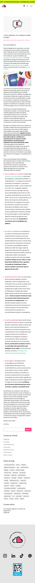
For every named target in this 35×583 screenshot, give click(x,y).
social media (19, 496)
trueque (11, 498)
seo (13, 496)
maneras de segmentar (19, 353)
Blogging (6, 439)
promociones (28, 491)
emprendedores (21, 475)
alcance (18, 464)
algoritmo (23, 464)
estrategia (13, 477)
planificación (20, 491)
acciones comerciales (9, 464)
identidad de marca (14, 480)
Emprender (7, 40)
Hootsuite (12, 65)
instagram (6, 483)
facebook (20, 477)
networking (6, 491)
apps (18, 467)
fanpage (6, 480)
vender (16, 498)
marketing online (21, 488)
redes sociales (17, 493)
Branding (6, 442)
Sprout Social (21, 65)
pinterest (13, 491)
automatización (24, 467)
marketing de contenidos (10, 488)
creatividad (7, 475)
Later (27, 67)
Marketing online (15, 40)
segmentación (7, 496)
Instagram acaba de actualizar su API (15, 58)
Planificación (8, 452)
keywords (6, 485)
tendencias (26, 496)
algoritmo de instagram (9, 467)
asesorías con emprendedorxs (14, 176)
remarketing (25, 493)
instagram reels (22, 483)
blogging (6, 470)
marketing (18, 485)
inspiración (23, 480)
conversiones (22, 472)
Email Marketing (9, 444)
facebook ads (27, 477)
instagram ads (14, 483)
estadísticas (7, 477)
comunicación (7, 472)
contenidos (15, 472)
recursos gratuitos (8, 493)
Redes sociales (25, 40)
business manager (20, 470)
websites (22, 498)
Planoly (6, 69)
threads (6, 498)
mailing (12, 485)
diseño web (13, 475)
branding (12, 470)
